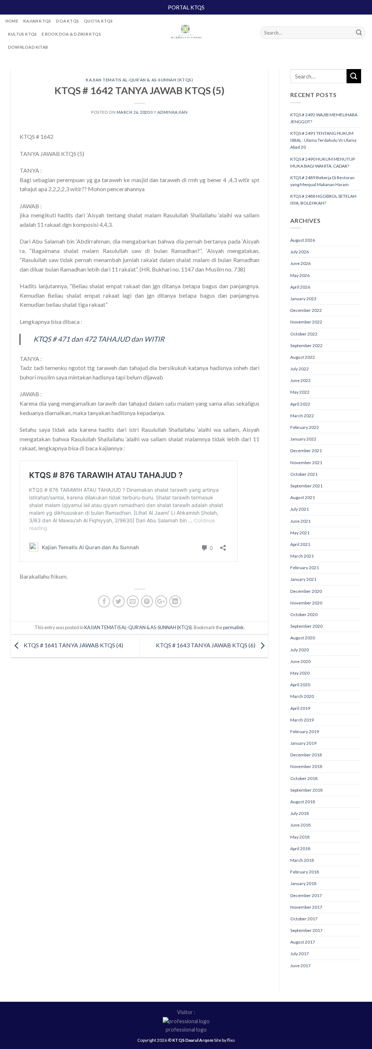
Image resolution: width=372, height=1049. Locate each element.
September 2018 (306, 790)
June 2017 (300, 965)
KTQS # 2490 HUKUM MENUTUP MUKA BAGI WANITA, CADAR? (322, 162)
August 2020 (302, 637)
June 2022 (300, 380)
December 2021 (306, 450)
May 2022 (300, 392)
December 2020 (306, 591)
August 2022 (302, 357)
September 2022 (306, 345)
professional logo (186, 1029)
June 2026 (300, 263)
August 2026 (302, 240)
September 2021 (306, 486)
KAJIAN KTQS (37, 21)
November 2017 (306, 907)
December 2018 (306, 754)
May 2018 (300, 837)
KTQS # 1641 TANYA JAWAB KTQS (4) (73, 645)
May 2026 (300, 275)
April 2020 (300, 684)
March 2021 (302, 556)
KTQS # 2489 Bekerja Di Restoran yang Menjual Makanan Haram (322, 181)
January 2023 (303, 298)
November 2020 (306, 603)
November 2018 (306, 766)
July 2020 (299, 649)
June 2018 (300, 825)
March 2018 (302, 860)
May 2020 (300, 673)
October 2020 (304, 614)
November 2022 (306, 322)
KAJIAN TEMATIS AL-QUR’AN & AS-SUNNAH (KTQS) (139, 79)
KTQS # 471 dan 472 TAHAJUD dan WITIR (98, 339)
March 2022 (302, 415)
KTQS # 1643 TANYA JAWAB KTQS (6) (206, 645)
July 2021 (299, 509)
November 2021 (306, 462)
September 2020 (306, 626)
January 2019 (303, 743)
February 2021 (304, 567)
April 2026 (300, 287)
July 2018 (299, 813)
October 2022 (304, 334)
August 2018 (302, 801)
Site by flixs (224, 1040)
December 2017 (306, 895)
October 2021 (304, 474)
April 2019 (300, 708)
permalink (233, 627)
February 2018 (304, 872)
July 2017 (299, 953)
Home (11, 21)
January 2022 (303, 439)
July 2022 (299, 368)
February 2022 (304, 427)
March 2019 (302, 720)
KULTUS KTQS (22, 34)
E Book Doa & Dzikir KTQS (71, 34)
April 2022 (300, 404)
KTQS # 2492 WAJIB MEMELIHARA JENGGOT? (323, 118)
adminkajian (172, 112)
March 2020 (302, 696)
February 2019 (304, 731)
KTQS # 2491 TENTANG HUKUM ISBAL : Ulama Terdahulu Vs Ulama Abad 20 (323, 140)
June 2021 (300, 521)
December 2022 (306, 310)
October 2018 (304, 778)
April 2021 (300, 544)
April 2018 (300, 848)
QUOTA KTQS (98, 21)
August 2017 (302, 942)
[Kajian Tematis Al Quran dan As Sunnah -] (186, 32)
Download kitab (28, 47)
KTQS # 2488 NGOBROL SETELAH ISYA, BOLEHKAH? (323, 199)
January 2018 (303, 883)
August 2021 (302, 497)
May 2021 (300, 532)
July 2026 (299, 251)
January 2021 (303, 579)
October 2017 (304, 918)
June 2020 (300, 661)
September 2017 (306, 930)
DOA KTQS (67, 21)
